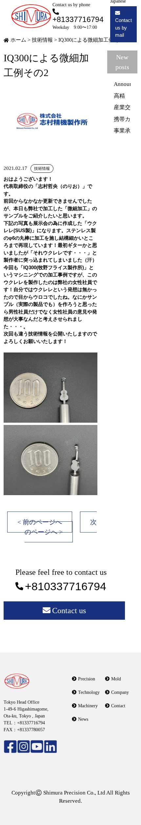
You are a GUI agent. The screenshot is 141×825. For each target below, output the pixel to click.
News (83, 719)
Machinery (88, 705)
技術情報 (42, 40)
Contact (118, 705)
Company (120, 692)
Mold (116, 678)
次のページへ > (61, 526)
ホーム (18, 40)
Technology (89, 692)
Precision (86, 678)
